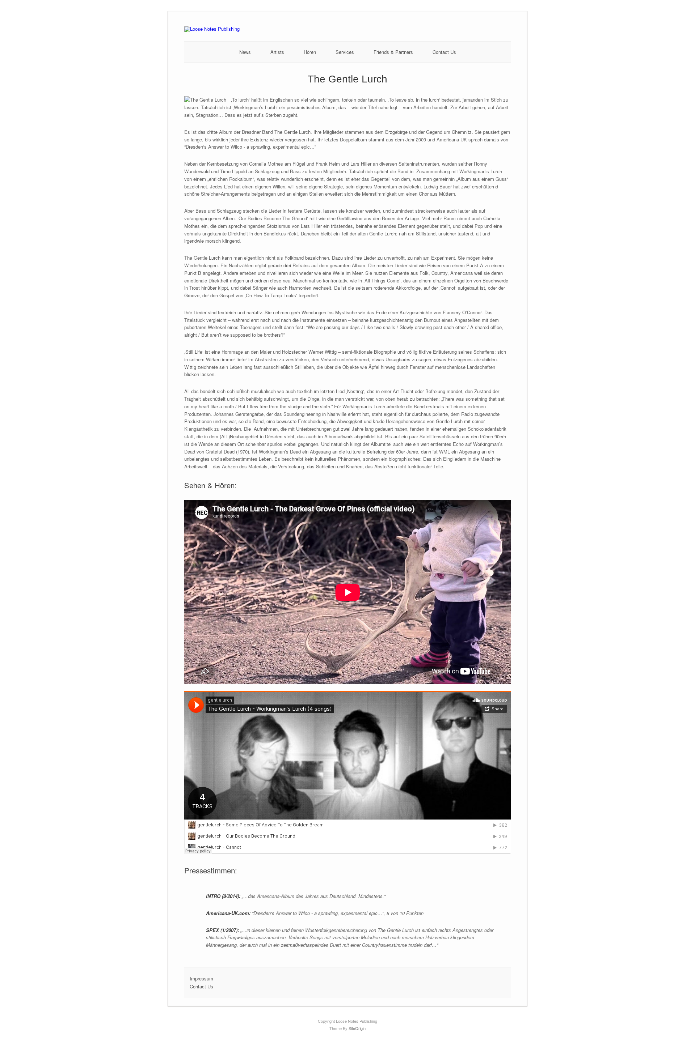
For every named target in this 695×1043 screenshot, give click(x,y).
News (245, 51)
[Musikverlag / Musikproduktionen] (212, 28)
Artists (277, 51)
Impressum (201, 978)
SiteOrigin (357, 1028)
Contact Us (444, 51)
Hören (310, 51)
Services (345, 51)
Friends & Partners (393, 51)
